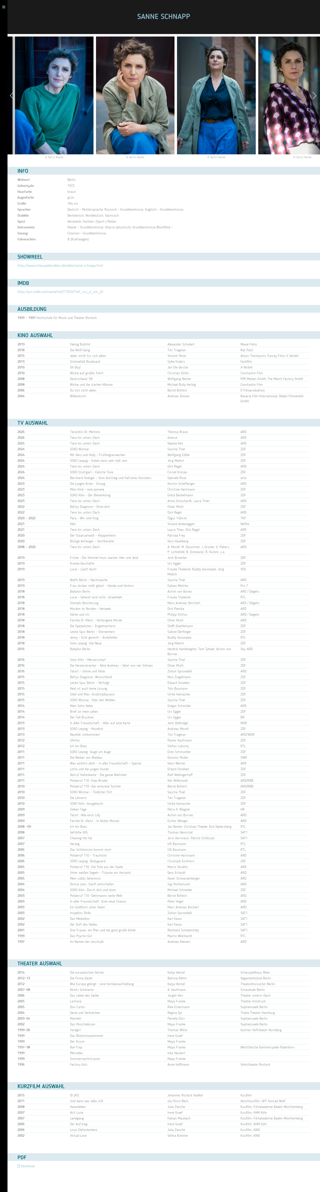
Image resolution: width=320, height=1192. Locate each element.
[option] (135, 98)
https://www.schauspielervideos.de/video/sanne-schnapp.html (60, 265)
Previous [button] (13, 95)
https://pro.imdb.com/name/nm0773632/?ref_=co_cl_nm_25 (60, 292)
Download (27, 1166)
